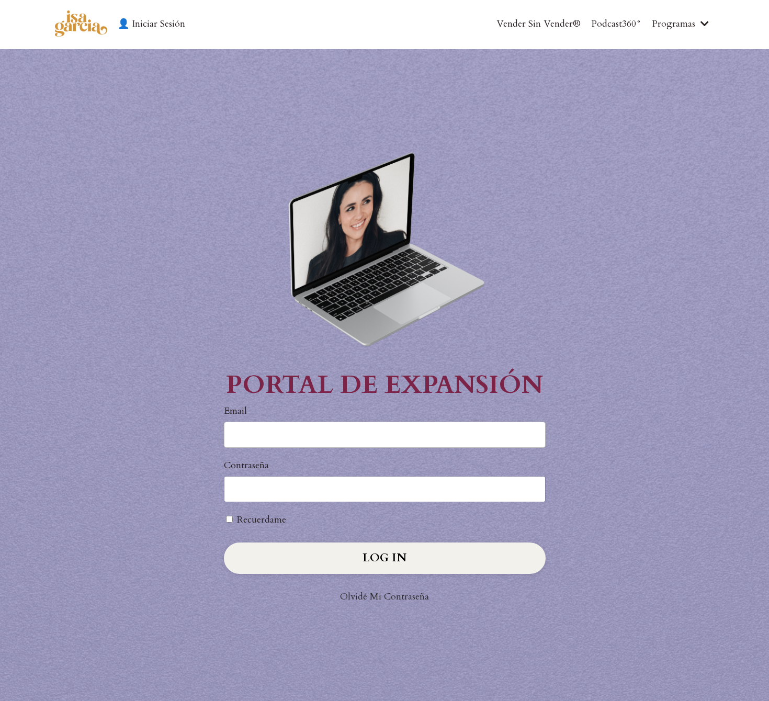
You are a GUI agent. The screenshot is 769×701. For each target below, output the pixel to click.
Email (235, 410)
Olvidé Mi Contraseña (384, 596)
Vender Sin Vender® (538, 23)
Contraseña (246, 465)
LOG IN (384, 558)
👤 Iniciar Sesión (151, 23)
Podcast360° (616, 23)
